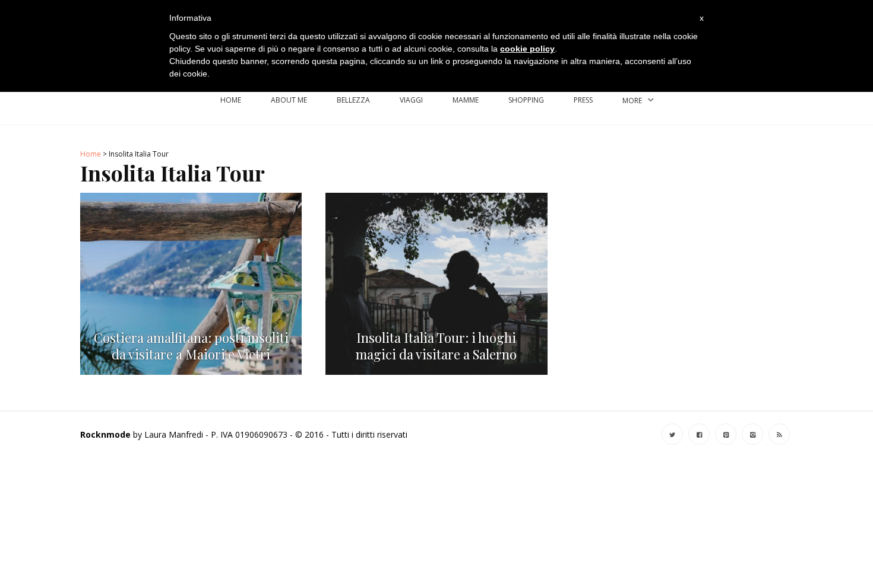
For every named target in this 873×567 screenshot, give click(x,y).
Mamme (466, 100)
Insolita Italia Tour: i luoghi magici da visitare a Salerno (436, 346)
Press (583, 100)
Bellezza (353, 100)
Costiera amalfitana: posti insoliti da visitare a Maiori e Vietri (191, 346)
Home (230, 100)
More (632, 100)
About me (289, 100)
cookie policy (527, 48)
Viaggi (411, 100)
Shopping (526, 100)
